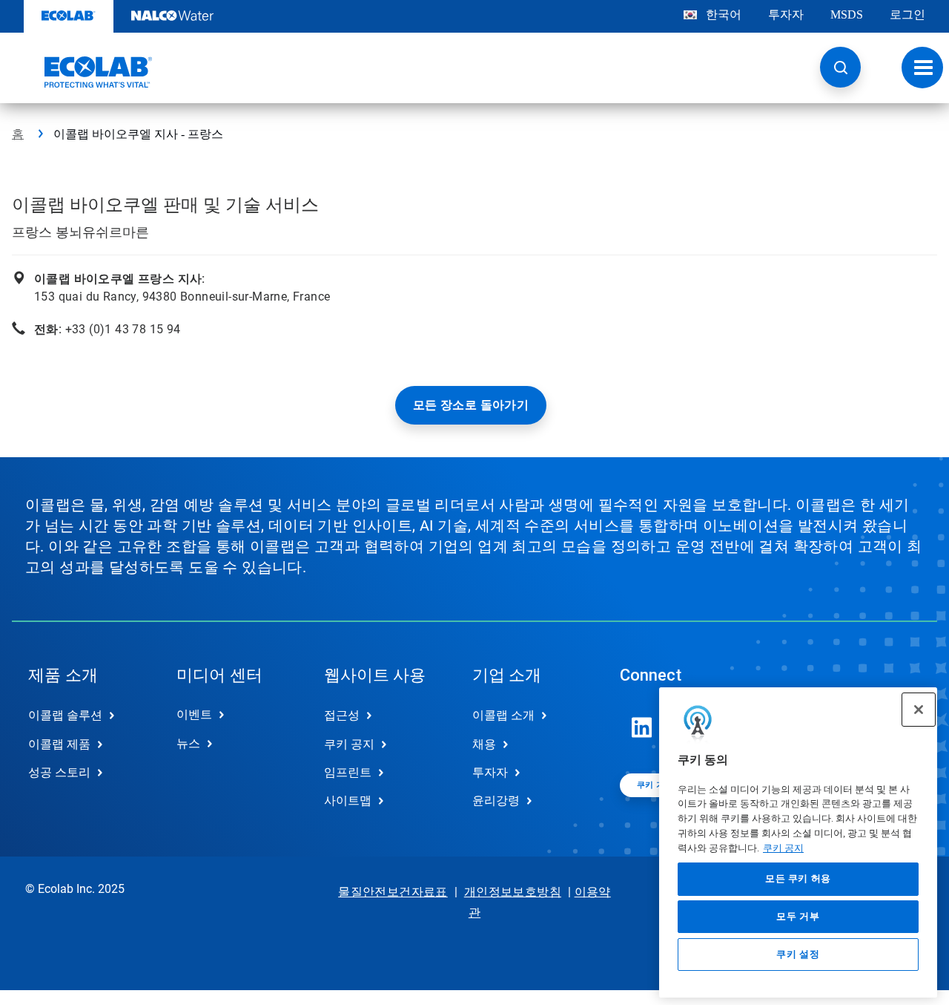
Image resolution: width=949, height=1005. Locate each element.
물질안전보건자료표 (393, 892)
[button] (840, 67)
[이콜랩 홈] (82, 72)
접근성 (342, 715)
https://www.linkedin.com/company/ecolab (642, 727)
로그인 (907, 14)
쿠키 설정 (797, 954)
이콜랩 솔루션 (65, 715)
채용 (484, 744)
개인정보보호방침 (512, 892)
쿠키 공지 (783, 848)
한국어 (723, 14)
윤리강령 (496, 800)
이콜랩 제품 (59, 744)
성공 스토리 (59, 772)
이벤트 (194, 714)
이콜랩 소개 (503, 715)
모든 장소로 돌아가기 (471, 405)
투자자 (786, 14)
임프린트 (347, 772)
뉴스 (188, 743)
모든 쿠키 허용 (798, 879)
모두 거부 (797, 916)
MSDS (846, 14)
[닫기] (918, 709)
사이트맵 (347, 800)
